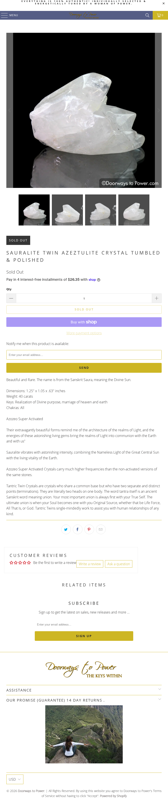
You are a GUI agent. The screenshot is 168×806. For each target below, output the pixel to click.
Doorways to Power (31, 791)
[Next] (158, 110)
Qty (8, 289)
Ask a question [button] (118, 564)
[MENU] (2, 15)
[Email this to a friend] (101, 529)
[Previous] (9, 110)
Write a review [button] (90, 564)
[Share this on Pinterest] (89, 529)
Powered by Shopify (113, 796)
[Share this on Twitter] (66, 529)
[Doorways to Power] (84, 15)
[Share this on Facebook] (77, 529)
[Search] (147, 15)
